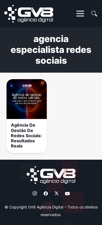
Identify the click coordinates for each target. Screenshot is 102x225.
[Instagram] (34, 193)
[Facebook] (45, 193)
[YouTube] (67, 193)
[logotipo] (28, 13)
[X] (56, 193)
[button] (80, 13)
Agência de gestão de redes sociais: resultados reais (26, 135)
